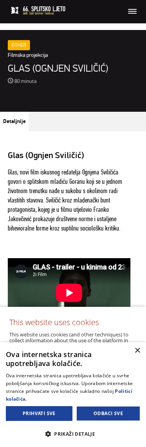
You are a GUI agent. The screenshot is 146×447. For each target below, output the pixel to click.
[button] (73, 433)
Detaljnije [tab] (14, 121)
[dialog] (73, 394)
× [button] (137, 351)
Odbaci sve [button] (108, 413)
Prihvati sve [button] (39, 413)
